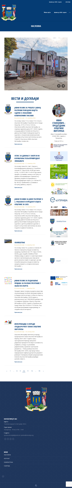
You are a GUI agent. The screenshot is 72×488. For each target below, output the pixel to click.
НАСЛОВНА (7, 455)
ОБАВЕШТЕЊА (8, 462)
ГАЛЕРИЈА (7, 466)
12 (32, 371)
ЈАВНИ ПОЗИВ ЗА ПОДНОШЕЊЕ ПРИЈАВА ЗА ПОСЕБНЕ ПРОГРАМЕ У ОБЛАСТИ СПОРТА (27, 283)
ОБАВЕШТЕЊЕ (19, 242)
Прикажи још (18, 144)
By (19, 118)
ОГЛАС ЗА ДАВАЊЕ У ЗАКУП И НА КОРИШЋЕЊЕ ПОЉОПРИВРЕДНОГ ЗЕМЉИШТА (27, 158)
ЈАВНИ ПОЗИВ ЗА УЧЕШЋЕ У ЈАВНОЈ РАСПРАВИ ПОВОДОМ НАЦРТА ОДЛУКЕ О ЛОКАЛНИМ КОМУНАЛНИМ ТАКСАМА (27, 111)
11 (28, 371)
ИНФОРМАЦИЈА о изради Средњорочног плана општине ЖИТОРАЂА (27, 326)
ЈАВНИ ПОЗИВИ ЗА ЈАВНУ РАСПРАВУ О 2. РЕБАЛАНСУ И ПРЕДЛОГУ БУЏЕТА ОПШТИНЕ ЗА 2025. (28, 202)
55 (39, 371)
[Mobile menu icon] (69, 12)
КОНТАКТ (7, 458)
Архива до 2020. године (60, 12)
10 (24, 371)
